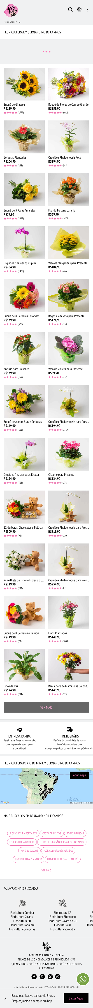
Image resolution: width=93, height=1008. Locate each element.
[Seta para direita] (89, 917)
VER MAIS (46, 707)
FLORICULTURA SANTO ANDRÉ (62, 859)
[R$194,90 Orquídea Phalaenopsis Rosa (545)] (68, 136)
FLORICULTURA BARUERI (21, 842)
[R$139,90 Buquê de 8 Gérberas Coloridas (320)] (24, 295)
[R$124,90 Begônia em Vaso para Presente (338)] (68, 295)
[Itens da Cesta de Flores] (79, 10)
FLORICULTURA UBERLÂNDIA (58, 851)
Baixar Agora (76, 998)
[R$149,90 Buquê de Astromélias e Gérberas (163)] (24, 401)
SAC (73, 959)
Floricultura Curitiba (22, 912)
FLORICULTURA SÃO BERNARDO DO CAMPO (62, 842)
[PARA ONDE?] (70, 10)
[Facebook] (34, 979)
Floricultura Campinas (22, 929)
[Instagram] (42, 979)
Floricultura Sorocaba (62, 929)
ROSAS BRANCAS (75, 833)
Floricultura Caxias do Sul (62, 921)
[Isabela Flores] (46, 946)
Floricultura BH (22, 921)
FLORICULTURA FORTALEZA (23, 833)
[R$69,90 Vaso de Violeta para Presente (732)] (68, 348)
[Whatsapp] (57, 979)
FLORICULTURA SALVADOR (28, 859)
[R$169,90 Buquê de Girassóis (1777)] (24, 84)
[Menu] (87, 10)
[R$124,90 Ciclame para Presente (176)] (68, 454)
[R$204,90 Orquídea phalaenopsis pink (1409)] (24, 242)
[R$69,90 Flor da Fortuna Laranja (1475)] (68, 189)
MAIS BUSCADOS (29, 851)
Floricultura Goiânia (22, 916)
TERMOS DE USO (26, 959)
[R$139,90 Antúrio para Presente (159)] (24, 348)
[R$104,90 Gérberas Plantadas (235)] (24, 136)
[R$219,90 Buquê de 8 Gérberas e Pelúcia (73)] (24, 612)
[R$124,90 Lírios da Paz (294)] (24, 665)
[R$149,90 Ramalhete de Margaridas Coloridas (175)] (68, 665)
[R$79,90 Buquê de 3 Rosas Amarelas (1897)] (24, 189)
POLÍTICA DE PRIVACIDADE (42, 964)
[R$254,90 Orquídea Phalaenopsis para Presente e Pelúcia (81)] (68, 559)
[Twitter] (50, 976)
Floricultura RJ (62, 925)
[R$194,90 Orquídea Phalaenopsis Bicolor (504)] (24, 454)
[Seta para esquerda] (3, 917)
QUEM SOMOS (19, 964)
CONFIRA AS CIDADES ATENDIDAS (46, 955)
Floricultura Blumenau (62, 916)
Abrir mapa (79, 775)
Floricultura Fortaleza (22, 925)
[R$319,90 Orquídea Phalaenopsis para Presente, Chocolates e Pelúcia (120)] (68, 507)
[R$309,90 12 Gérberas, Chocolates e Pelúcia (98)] (24, 507)
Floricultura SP (62, 912)
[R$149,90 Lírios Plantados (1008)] (68, 612)
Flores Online (10, 21)
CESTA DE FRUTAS (51, 833)
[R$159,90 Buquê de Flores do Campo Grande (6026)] (68, 84)
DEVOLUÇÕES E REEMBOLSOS (53, 959)
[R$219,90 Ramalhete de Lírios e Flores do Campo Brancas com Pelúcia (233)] (24, 559)
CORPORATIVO (46, 968)
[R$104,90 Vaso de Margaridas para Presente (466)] (68, 242)
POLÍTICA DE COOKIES (70, 964)
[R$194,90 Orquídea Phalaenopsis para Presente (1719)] (68, 401)
